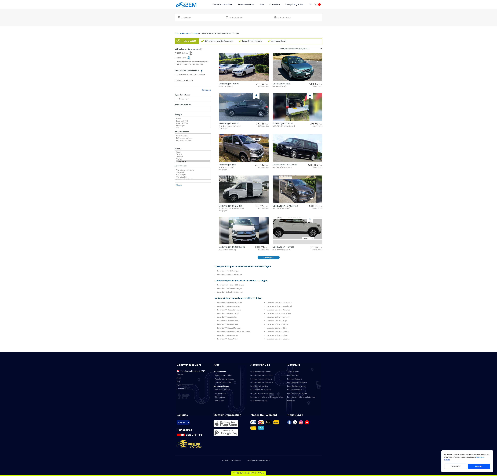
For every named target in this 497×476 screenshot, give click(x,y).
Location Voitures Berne (277, 324)
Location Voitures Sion (227, 317)
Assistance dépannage (224, 379)
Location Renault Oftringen (229, 274)
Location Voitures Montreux (279, 302)
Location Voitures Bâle (277, 328)
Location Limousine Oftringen (230, 285)
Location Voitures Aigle (277, 321)
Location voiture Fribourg (261, 379)
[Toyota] (193, 154)
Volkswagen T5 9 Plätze (284, 164)
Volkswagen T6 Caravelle (231, 246)
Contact (180, 389)
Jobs (179, 378)
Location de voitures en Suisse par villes (266, 397)
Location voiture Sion (259, 386)
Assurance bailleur (222, 390)
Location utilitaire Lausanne (261, 393)
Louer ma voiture (246, 4)
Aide (262, 4)
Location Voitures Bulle (227, 324)
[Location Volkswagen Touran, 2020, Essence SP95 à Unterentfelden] (244, 107)
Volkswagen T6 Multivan (285, 205)
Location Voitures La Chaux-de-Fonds (233, 331)
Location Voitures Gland (277, 335)
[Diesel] (193, 119)
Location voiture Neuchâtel (261, 382)
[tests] (193, 152)
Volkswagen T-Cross (283, 246)
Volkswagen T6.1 (227, 164)
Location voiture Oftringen (189, 33)
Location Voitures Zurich (228, 313)
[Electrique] (193, 126)
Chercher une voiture (222, 4)
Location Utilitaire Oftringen (230, 292)
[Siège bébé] (193, 172)
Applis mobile (293, 372)
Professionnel (220, 393)
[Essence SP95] (193, 123)
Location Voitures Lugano (278, 339)
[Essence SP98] (193, 121)
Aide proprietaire (221, 386)
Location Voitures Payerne (278, 310)
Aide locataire (220, 372)
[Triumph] (193, 157)
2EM (176, 33)
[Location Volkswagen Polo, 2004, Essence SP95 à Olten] (297, 67)
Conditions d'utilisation (231, 460)
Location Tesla (293, 375)
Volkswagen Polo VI (228, 83)
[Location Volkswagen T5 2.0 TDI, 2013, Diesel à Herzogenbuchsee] (244, 189)
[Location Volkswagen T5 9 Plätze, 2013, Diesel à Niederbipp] (297, 148)
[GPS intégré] (193, 175)
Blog (178, 381)
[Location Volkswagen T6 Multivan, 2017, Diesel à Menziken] (297, 189)
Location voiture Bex (258, 401)
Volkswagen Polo (281, 83)
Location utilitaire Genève (260, 390)
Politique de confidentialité (258, 460)
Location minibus (294, 390)
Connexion (274, 4)
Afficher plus (268, 257)
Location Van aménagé (297, 393)
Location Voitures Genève (228, 306)
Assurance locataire (223, 375)
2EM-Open (219, 401)
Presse (179, 385)
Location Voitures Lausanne (229, 302)
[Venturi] (193, 159)
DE (310, 4)
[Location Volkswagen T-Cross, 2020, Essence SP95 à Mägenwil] (297, 230)
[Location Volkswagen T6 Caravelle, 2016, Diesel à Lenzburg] (244, 230)
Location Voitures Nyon (227, 335)
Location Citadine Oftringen (229, 288)
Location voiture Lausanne (261, 375)
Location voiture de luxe (297, 382)
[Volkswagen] (193, 161)
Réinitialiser (206, 90)
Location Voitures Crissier (278, 331)
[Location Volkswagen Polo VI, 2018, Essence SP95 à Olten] (244, 67)
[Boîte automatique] (193, 138)
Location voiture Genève (260, 372)
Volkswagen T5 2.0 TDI (230, 205)
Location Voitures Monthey (279, 313)
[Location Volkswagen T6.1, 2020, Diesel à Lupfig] (244, 148)
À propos (180, 374)
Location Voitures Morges (278, 317)
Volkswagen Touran (228, 123)
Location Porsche (294, 379)
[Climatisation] (193, 177)
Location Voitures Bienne (228, 321)
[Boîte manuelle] (193, 136)
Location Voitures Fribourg (229, 310)
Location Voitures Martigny (229, 328)
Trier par (283, 49)
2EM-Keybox (220, 397)
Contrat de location (223, 382)
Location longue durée (296, 386)
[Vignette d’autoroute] (193, 170)
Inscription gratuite (294, 4)
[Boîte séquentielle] (193, 140)
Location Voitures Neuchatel (279, 306)
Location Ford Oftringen (228, 271)
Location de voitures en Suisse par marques (301, 399)
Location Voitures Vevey (227, 339)
